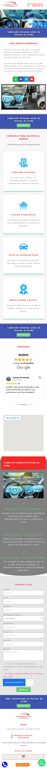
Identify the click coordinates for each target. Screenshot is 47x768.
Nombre (6, 589)
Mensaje (6, 649)
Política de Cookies (19, 743)
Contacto (23, 745)
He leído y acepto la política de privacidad (23, 673)
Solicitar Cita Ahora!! (23, 735)
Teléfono (6, 606)
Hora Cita (7, 640)
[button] (15, 79)
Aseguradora (8, 623)
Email (5, 598)
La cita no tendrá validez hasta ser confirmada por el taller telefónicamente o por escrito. (23, 666)
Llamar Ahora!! (37, 4)
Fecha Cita (7, 632)
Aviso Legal (6, 743)
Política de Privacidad (36, 743)
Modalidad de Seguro (12, 615)
